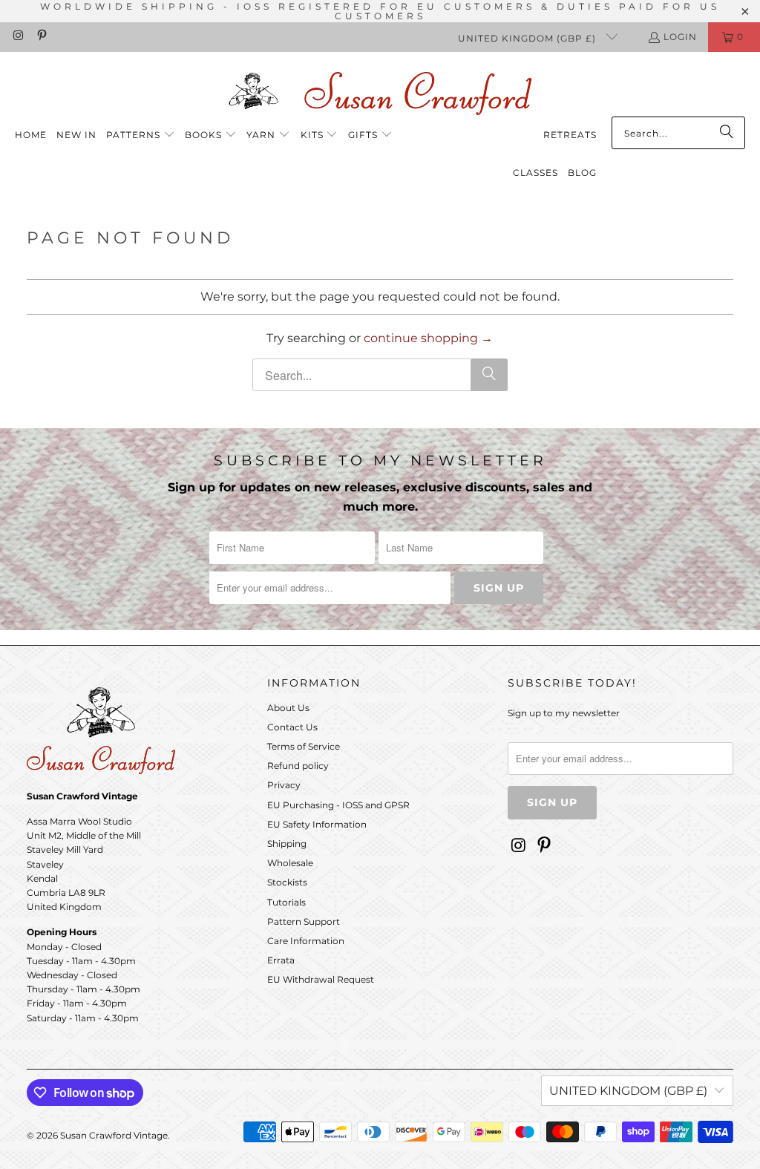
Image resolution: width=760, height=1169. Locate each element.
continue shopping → (428, 338)
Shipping (287, 843)
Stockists (287, 882)
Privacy (284, 784)
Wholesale (290, 862)
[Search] (726, 133)
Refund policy (298, 765)
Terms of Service (303, 746)
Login (680, 36)
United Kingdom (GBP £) (528, 38)
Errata (281, 960)
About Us (288, 707)
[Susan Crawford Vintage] (380, 91)
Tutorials (286, 902)
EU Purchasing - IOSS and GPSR (338, 805)
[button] (140, 135)
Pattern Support (303, 921)
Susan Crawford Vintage (114, 1135)
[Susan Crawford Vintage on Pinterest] (40, 36)
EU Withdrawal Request (320, 979)
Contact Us (292, 727)
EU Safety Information (317, 824)
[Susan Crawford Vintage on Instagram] (17, 36)
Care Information (305, 940)
